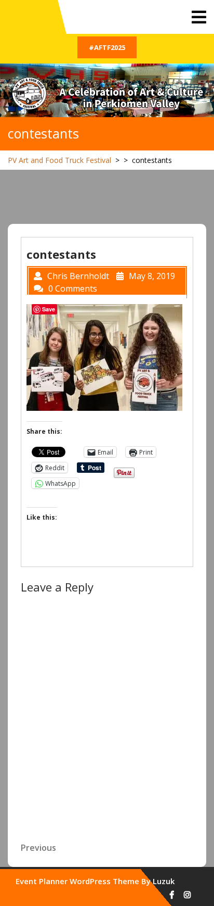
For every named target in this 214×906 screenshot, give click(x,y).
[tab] (199, 17)
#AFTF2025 (107, 47)
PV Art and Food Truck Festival (59, 160)
